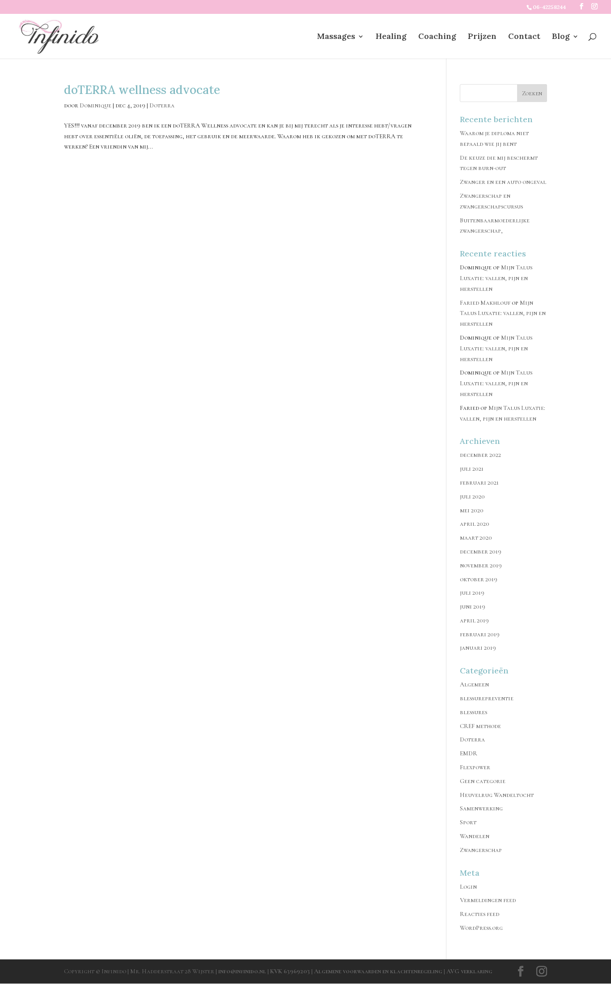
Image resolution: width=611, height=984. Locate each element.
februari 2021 (479, 482)
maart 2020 (476, 537)
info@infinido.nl (242, 971)
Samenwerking (481, 808)
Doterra (161, 105)
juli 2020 (472, 496)
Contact (524, 37)
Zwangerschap (481, 850)
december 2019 (480, 551)
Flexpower (475, 767)
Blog (561, 37)
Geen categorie (482, 781)
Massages (336, 37)
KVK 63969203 (290, 971)
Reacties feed (479, 914)
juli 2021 (472, 469)
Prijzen (482, 37)
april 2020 (474, 524)
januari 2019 (478, 648)
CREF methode (480, 726)
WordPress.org (481, 928)
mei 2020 (472, 510)
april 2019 (474, 620)
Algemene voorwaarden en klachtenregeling (378, 971)
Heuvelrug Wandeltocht (497, 795)
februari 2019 (480, 634)
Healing (391, 37)
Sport (468, 822)
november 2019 (481, 565)
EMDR (468, 753)
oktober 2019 (478, 579)
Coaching (437, 37)
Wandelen (474, 836)
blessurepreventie (486, 698)
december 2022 (480, 455)
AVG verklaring (469, 971)
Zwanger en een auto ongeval (503, 182)
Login (468, 886)
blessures (473, 712)
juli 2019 (472, 592)
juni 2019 (472, 606)
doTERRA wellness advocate (142, 89)
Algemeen (474, 684)
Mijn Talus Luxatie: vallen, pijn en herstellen (496, 278)
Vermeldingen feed (488, 900)
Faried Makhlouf (485, 303)
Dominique (95, 105)
